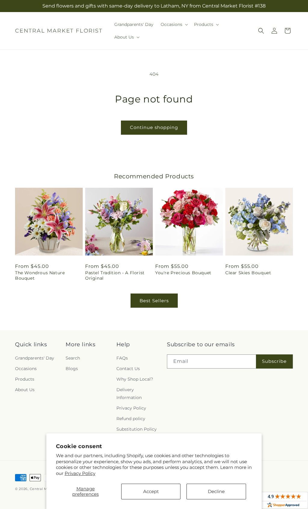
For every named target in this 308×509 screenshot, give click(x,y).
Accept (151, 491)
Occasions (26, 368)
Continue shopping (154, 127)
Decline (216, 491)
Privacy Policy (80, 473)
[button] (173, 24)
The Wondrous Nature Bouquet (40, 275)
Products (24, 379)
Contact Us (128, 368)
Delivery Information (129, 393)
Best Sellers (154, 300)
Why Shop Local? (134, 379)
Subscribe (274, 361)
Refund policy (130, 418)
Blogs (72, 368)
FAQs (122, 358)
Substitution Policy (136, 429)
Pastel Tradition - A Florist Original (115, 275)
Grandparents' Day (34, 358)
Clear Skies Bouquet (248, 272)
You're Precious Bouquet (183, 272)
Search (73, 358)
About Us (25, 389)
